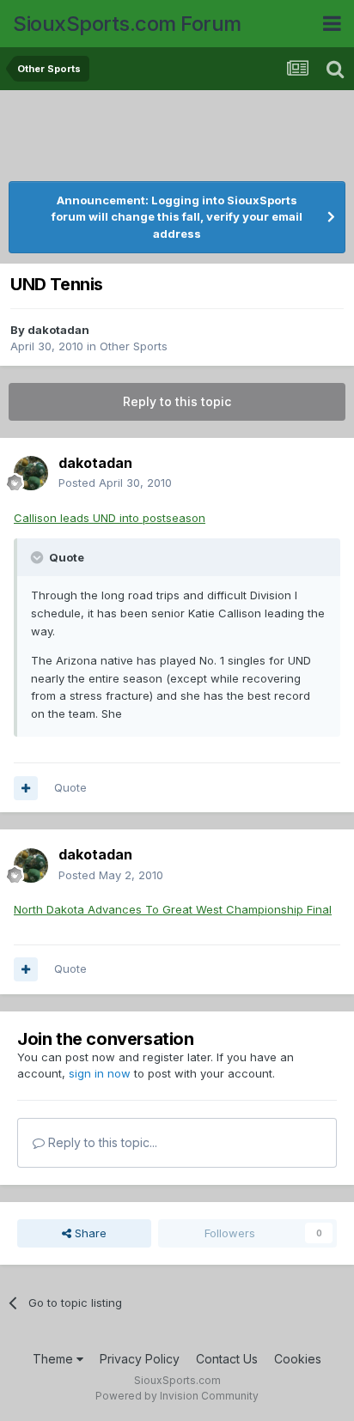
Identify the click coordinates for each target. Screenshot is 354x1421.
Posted (115, 482)
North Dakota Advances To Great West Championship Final (173, 909)
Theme (54, 1358)
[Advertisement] (180, 137)
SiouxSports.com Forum (127, 23)
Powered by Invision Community (177, 1395)
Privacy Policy (140, 1358)
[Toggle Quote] (38, 557)
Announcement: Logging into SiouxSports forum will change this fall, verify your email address (177, 216)
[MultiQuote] (26, 788)
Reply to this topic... (101, 1142)
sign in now (100, 1073)
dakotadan (58, 330)
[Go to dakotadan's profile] (31, 473)
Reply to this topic (177, 401)
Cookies (297, 1358)
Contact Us (227, 1358)
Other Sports (134, 346)
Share (89, 1233)
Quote (70, 787)
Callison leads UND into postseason (109, 518)
